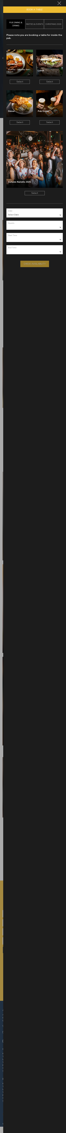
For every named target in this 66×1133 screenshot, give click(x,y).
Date (10, 211)
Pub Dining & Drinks (15, 24)
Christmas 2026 (53, 24)
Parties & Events (34, 24)
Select (19, 81)
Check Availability (35, 263)
